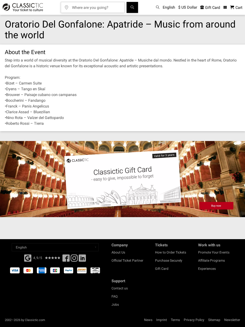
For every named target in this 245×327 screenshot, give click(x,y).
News (148, 320)
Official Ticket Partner (127, 260)
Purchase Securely (168, 260)
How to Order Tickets (170, 252)
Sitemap (214, 320)
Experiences (207, 269)
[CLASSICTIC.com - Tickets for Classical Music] (22, 7)
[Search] (132, 7)
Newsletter (232, 320)
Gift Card (212, 7)
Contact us (119, 288)
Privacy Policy (194, 320)
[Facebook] (27, 257)
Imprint (161, 320)
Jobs (115, 304)
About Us (118, 252)
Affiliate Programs (211, 260)
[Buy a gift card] (122, 179)
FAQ (114, 296)
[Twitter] (74, 259)
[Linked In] (82, 259)
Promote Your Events (213, 252)
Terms (175, 320)
